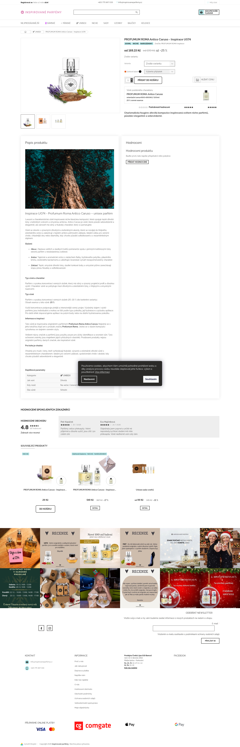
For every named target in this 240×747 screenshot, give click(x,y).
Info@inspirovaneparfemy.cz (41, 662)
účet (46, 3)
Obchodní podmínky (83, 694)
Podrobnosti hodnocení (159, 107)
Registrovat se (27, 3)
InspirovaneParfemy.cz (41, 628)
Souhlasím (151, 379)
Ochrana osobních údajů (85, 698)
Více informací (102, 372)
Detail (95, 508)
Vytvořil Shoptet (30, 744)
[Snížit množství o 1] (132, 81)
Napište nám (80, 675)
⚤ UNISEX (65, 375)
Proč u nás (79, 661)
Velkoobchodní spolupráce (86, 703)
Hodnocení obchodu (83, 689)
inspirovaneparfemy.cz (50, 628)
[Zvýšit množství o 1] (132, 79)
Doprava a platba (82, 671)
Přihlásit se (210, 641)
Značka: (169, 44)
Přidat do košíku (148, 80)
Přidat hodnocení (137, 162)
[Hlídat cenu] (204, 80)
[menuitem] (30, 23)
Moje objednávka (82, 708)
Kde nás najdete (81, 680)
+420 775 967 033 (37, 668)
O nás (77, 684)
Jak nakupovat (81, 666)
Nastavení (89, 379)
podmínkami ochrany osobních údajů (202, 634)
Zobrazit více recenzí (30, 433)
